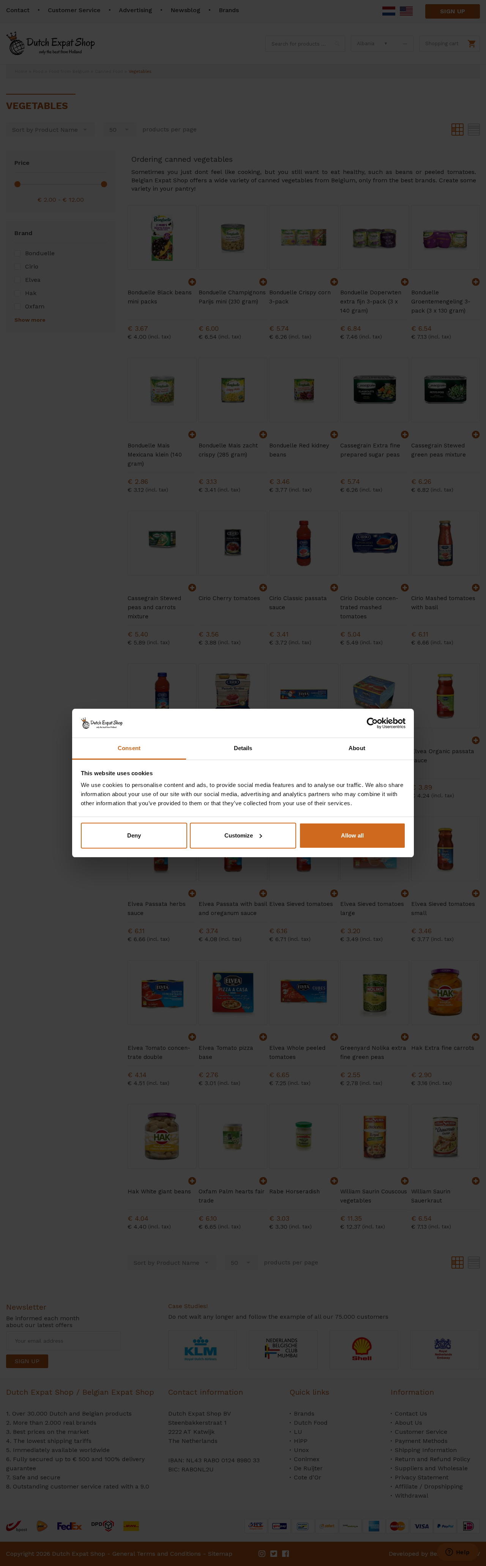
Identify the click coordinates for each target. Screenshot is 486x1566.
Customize (238, 835)
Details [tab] (243, 748)
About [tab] (357, 748)
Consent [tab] (129, 748)
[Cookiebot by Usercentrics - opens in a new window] (372, 723)
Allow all (352, 835)
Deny (134, 835)
